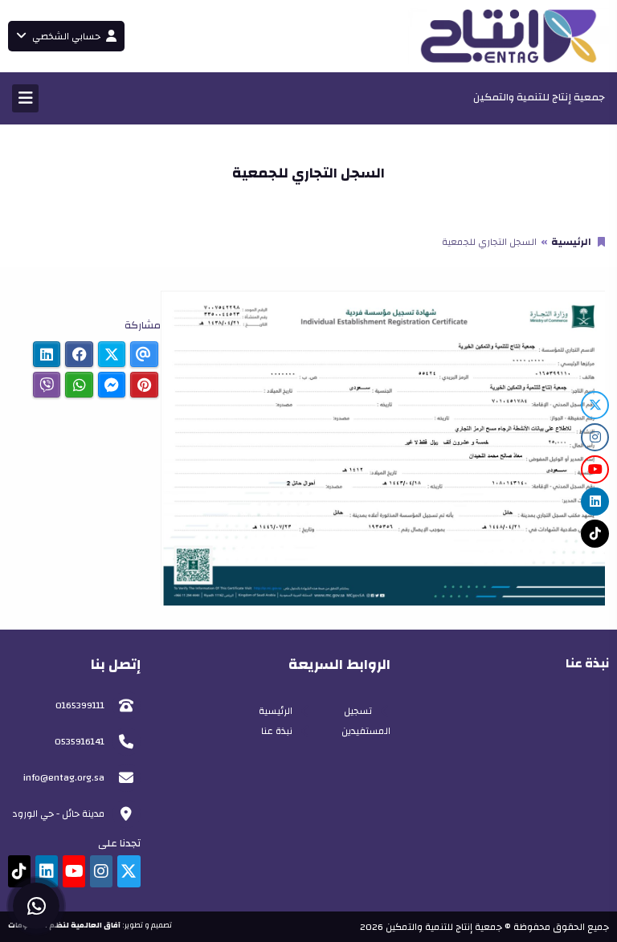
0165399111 (79, 705)
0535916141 (79, 741)
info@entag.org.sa (63, 777)
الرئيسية (571, 242)
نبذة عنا (276, 731)
